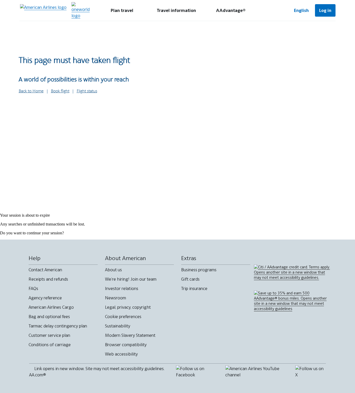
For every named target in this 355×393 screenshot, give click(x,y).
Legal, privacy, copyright (128, 307)
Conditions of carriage (50, 344)
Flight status (87, 91)
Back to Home (31, 91)
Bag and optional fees (49, 316)
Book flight (60, 91)
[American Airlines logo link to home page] (43, 10)
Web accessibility (121, 354)
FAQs (33, 288)
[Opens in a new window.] (80, 10)
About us (113, 269)
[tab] (122, 10)
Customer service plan (49, 335)
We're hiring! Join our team (130, 279)
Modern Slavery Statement (130, 335)
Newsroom (115, 297)
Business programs (198, 269)
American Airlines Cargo (51, 307)
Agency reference (45, 297)
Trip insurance (194, 288)
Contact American (45, 269)
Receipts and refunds (48, 279)
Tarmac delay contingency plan (58, 325)
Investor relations (121, 288)
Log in (325, 10)
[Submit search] (271, 10)
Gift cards (190, 279)
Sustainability (117, 325)
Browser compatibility (126, 344)
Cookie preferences (123, 316)
